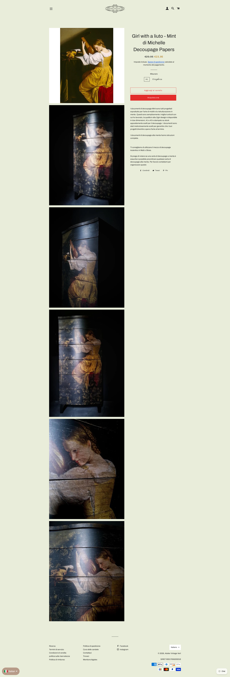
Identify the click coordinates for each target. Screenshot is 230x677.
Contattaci (87, 653)
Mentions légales (90, 660)
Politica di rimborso (57, 660)
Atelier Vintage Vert (173, 653)
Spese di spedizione (156, 62)
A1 (147, 79)
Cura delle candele (91, 650)
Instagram (123, 650)
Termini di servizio (56, 650)
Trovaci (86, 656)
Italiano (174, 647)
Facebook (123, 646)
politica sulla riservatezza (59, 656)
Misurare (154, 74)
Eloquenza (157, 79)
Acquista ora (153, 98)
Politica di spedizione (91, 646)
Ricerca (52, 646)
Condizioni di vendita (57, 653)
